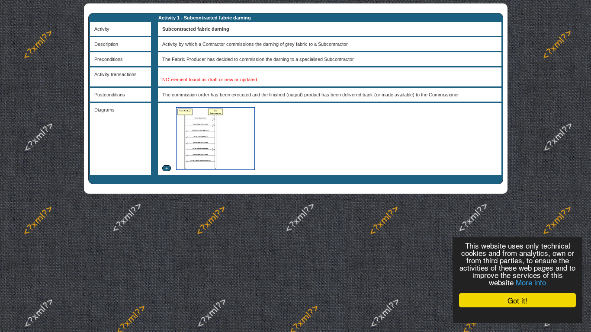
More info (531, 282)
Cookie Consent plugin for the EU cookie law (517, 315)
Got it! (517, 300)
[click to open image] (215, 168)
